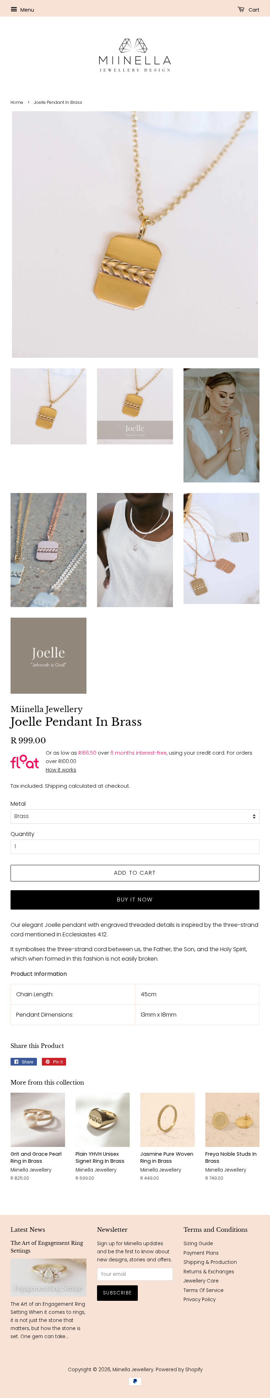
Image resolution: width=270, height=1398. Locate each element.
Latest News (28, 1229)
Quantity (22, 834)
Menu (26, 9)
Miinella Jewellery (132, 1369)
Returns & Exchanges (209, 1271)
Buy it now (135, 899)
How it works (61, 769)
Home (17, 102)
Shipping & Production (210, 1262)
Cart (253, 9)
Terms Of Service (204, 1290)
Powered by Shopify (179, 1369)
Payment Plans (201, 1253)
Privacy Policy (200, 1299)
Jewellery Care (201, 1281)
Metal (18, 804)
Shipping (56, 786)
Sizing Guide (198, 1243)
